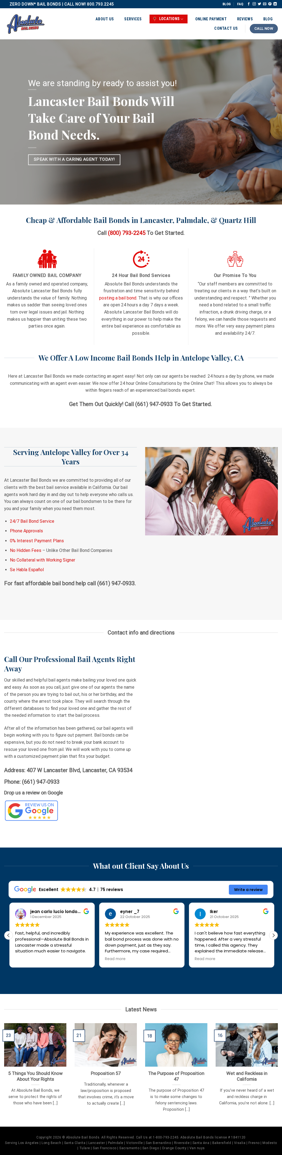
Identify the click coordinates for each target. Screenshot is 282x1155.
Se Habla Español (27, 569)
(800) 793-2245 (126, 233)
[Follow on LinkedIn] (275, 4)
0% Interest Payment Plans (37, 540)
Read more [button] (114, 959)
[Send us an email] (264, 4)
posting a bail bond (117, 298)
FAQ (240, 4)
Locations (169, 19)
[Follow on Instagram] (254, 4)
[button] (273, 935)
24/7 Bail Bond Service (32, 521)
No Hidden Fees (25, 550)
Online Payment (211, 19)
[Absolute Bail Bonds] (26, 24)
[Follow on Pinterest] (270, 4)
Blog (268, 19)
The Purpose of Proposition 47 (176, 1076)
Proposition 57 (106, 1073)
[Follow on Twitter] (259, 4)
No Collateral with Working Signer (42, 560)
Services (133, 19)
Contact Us (226, 28)
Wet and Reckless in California (246, 1076)
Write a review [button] (248, 889)
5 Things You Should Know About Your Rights (35, 1076)
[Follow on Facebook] (248, 4)
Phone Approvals (26, 530)
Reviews (245, 19)
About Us (105, 19)
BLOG (227, 4)
